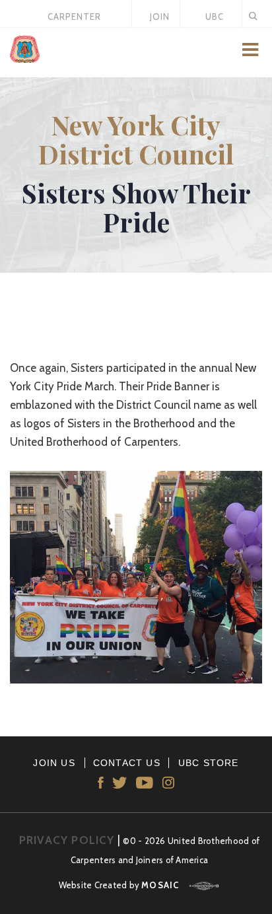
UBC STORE (208, 762)
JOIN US (54, 762)
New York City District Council (136, 139)
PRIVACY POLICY (67, 840)
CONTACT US (126, 762)
